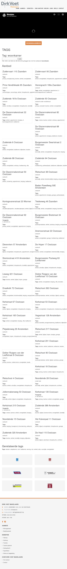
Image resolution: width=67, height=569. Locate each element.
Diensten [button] (30, 8)
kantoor (17, 78)
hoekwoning (22, 165)
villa (28, 165)
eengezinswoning (32, 295)
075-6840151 (14, 510)
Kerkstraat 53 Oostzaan (46, 301)
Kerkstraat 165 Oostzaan (14, 315)
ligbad (31, 208)
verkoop (54, 120)
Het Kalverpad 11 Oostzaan (48, 418)
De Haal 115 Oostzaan (45, 432)
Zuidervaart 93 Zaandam (46, 71)
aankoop (52, 224)
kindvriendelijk (49, 179)
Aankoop (5, 540)
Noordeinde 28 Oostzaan (46, 378)
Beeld (56, 8)
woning (29, 449)
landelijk (30, 106)
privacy (4, 78)
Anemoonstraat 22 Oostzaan (48, 230)
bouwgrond (15, 426)
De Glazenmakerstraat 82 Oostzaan (47, 113)
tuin (32, 449)
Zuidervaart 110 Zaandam (15, 71)
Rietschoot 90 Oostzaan (46, 352)
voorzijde (43, 449)
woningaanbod (33, 43)
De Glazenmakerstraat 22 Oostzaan (14, 113)
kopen (21, 279)
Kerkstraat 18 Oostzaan (46, 366)
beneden (60, 282)
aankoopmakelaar (40, 224)
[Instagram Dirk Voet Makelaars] (5, 522)
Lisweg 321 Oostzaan (12, 273)
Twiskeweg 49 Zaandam (46, 201)
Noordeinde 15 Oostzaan (14, 418)
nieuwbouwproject (20, 208)
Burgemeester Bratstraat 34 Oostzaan (48, 216)
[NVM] (17, 460)
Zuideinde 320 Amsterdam (15, 432)
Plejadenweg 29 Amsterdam (15, 328)
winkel (21, 78)
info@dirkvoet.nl (18, 512)
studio (28, 362)
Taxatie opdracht (7, 545)
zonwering (9, 181)
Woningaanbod (7, 528)
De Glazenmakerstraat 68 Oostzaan (47, 127)
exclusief (42, 106)
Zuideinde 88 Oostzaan (13, 158)
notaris (41, 120)
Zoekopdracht (6, 548)
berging (20, 120)
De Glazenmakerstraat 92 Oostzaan (14, 216)
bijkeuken (23, 149)
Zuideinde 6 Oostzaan (13, 142)
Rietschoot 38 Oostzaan (46, 171)
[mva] (50, 460)
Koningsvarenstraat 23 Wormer (17, 201)
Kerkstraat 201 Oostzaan (46, 340)
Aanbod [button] (22, 8)
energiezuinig (10, 78)
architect (59, 385)
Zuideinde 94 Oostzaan (46, 158)
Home (17, 8)
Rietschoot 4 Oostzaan (13, 378)
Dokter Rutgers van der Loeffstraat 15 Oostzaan (46, 275)
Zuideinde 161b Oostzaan (14, 98)
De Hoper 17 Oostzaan (45, 244)
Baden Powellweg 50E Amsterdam (45, 186)
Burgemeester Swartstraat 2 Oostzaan (48, 143)
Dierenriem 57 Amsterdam (15, 244)
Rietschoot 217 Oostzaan (47, 328)
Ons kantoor (39, 8)
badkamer (49, 92)
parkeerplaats (46, 165)
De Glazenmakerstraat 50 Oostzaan (14, 173)
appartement (58, 78)
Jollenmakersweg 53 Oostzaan (17, 391)
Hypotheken (6, 551)
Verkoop (5, 537)
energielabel (27, 78)
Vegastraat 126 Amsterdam (47, 315)
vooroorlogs (13, 92)
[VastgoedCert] (50, 473)
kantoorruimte (48, 412)
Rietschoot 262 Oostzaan (47, 288)
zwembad (46, 440)
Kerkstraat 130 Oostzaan (46, 391)
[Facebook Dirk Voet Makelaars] (2, 522)
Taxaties (5, 543)
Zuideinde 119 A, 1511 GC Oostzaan (19, 507)
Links (51, 8)
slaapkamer (13, 449)
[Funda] (17, 473)
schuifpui (9, 106)
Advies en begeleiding (8, 553)
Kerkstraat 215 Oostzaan (14, 405)
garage (54, 195)
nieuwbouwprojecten (8, 208)
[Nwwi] (17, 486)
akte (39, 449)
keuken (60, 136)
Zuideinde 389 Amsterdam (47, 405)
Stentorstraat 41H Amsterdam (16, 258)
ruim (19, 449)
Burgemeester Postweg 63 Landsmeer (47, 259)
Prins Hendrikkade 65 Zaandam (17, 84)
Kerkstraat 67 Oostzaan (13, 301)
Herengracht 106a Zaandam (48, 84)
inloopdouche (50, 78)
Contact (61, 8)
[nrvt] (50, 486)
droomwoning (22, 426)
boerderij (59, 208)
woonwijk (37, 152)
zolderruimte (15, 362)
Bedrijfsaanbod (7, 531)
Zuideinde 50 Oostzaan (46, 98)
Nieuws (46, 8)
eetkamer (56, 346)
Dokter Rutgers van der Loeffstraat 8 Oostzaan (13, 353)
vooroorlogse (6, 92)
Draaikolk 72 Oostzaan (13, 288)
